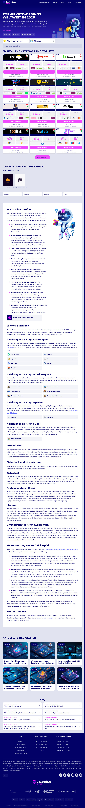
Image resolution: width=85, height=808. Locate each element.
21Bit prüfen (69, 150)
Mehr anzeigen (41, 157)
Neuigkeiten (78, 2)
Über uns (20, 745)
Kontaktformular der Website (45, 618)
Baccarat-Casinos (41, 745)
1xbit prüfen (15, 150)
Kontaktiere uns (20, 748)
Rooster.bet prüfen (42, 74)
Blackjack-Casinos (41, 748)
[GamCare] (63, 795)
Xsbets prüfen (42, 150)
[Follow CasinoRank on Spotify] (76, 779)
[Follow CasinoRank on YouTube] (72, 779)
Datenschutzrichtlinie (20, 757)
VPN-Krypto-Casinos (63, 754)
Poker (41, 754)
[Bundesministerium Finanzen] (15, 795)
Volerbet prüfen (69, 99)
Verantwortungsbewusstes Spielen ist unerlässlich (62, 549)
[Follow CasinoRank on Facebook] (60, 779)
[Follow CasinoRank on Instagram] (64, 779)
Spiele (62, 2)
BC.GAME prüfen (69, 74)
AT (4, 779)
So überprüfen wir (20, 751)
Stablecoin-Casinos (63, 751)
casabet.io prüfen (42, 99)
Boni (69, 2)
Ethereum (10, 348)
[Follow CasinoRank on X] (68, 779)
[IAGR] (37, 795)
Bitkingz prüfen (15, 74)
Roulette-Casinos (41, 751)
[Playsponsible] (27, 795)
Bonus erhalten (16, 72)
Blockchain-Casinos (63, 745)
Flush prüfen (69, 124)
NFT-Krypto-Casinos (63, 748)
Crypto (55, 2)
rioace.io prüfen (15, 124)
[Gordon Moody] (48, 795)
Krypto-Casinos (44, 2)
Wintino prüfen (42, 124)
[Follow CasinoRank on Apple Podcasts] (80, 779)
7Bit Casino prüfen (15, 99)
